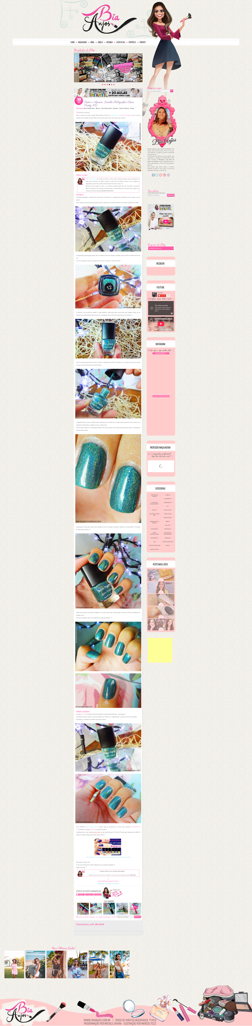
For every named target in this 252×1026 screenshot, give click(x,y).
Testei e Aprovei (124, 108)
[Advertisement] (160, 650)
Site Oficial (89, 857)
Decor (154, 510)
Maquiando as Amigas (154, 522)
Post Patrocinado (106, 108)
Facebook (96, 857)
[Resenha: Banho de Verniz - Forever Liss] (161, 580)
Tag (154, 541)
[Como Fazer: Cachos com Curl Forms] (161, 630)
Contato (142, 42)
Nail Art (167, 525)
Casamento (167, 498)
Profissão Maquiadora (168, 533)
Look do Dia (167, 514)
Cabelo (100, 42)
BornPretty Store (114, 115)
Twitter (107, 857)
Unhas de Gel (154, 549)
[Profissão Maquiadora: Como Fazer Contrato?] (161, 593)
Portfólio (132, 42)
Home (73, 42)
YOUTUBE (108, 883)
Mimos (98, 108)
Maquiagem (82, 42)
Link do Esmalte (125, 857)
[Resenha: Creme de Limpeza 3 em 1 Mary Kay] (161, 605)
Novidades (154, 529)
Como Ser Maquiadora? (154, 503)
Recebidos (154, 538)
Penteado (167, 529)
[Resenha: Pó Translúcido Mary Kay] (161, 617)
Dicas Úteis (167, 510)
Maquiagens (168, 517)
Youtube (101, 857)
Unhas (132, 108)
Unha (92, 42)
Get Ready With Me (154, 514)
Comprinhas (168, 502)
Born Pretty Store (89, 108)
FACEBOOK (100, 883)
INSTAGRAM (115, 883)
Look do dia (120, 42)
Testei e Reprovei (154, 545)
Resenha (110, 42)
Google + (118, 857)
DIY (168, 506)
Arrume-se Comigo (154, 495)
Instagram (112, 857)
